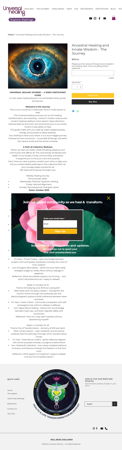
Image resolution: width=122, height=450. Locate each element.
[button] (108, 198)
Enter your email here (54, 218)
